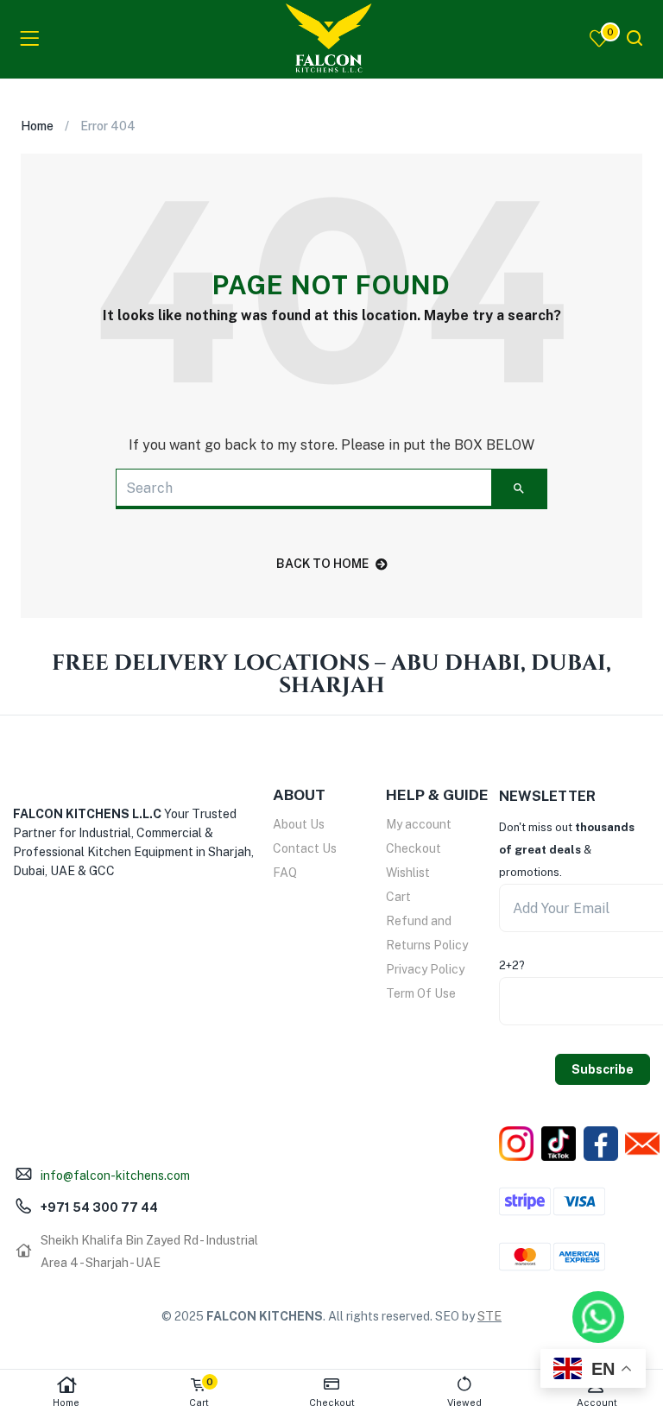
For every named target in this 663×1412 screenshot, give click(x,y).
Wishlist (408, 872)
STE (489, 1316)
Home (66, 1402)
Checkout (413, 848)
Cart (398, 897)
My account (418, 824)
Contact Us (305, 848)
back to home (322, 563)
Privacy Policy (425, 969)
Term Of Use (421, 993)
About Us (299, 824)
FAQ (285, 872)
